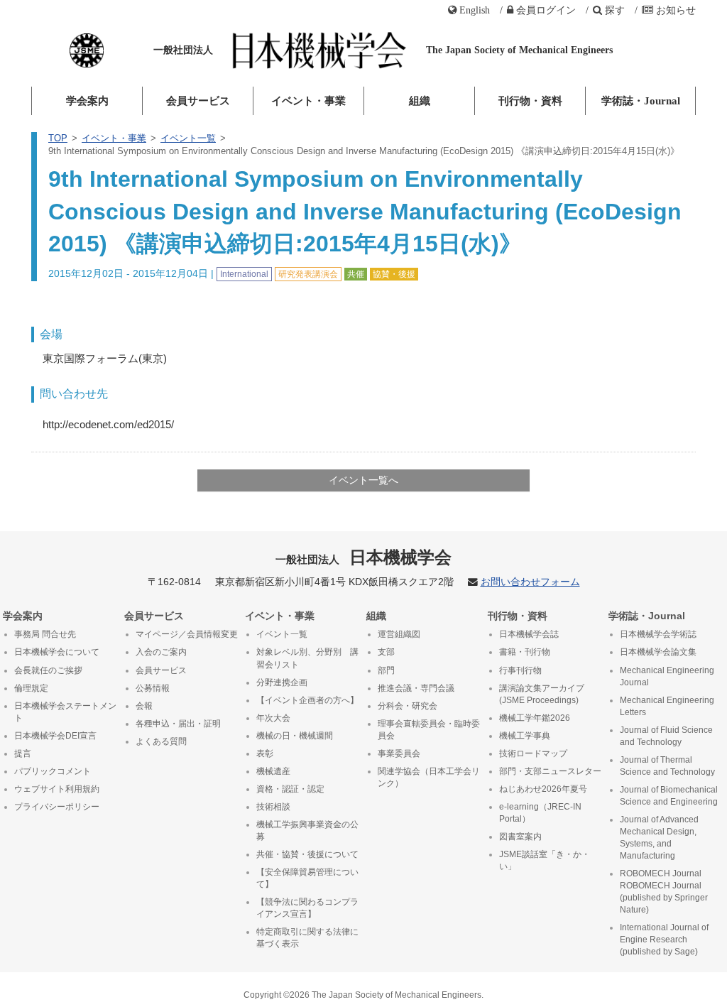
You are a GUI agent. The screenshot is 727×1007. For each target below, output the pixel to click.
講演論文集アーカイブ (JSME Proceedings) (541, 694)
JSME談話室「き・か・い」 (544, 860)
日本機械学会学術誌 (658, 634)
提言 (22, 753)
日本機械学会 (363, 557)
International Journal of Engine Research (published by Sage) (664, 939)
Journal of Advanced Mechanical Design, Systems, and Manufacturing (659, 838)
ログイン (546, 10)
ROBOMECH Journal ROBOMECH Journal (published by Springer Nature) (664, 892)
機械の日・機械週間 (294, 736)
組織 (419, 101)
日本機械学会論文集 (658, 652)
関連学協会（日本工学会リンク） (429, 777)
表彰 (264, 753)
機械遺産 (273, 771)
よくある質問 (161, 741)
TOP (57, 138)
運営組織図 (399, 634)
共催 (355, 274)
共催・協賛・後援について (307, 854)
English (474, 10)
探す (615, 10)
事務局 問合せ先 (45, 634)
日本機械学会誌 (529, 634)
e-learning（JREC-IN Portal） (540, 813)
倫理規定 (31, 688)
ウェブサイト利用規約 (56, 789)
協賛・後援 (394, 274)
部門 (386, 670)
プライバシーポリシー (56, 807)
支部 (386, 652)
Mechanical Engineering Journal (667, 676)
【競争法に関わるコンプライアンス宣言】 (307, 908)
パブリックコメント (52, 771)
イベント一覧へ (363, 480)
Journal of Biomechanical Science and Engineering (669, 796)
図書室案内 (520, 837)
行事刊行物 (520, 670)
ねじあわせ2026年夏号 (543, 789)
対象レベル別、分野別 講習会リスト (307, 658)
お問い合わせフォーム (530, 582)
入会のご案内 (161, 652)
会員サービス (198, 101)
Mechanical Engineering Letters (667, 706)
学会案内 (87, 101)
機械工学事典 (524, 736)
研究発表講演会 (308, 274)
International (244, 274)
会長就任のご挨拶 (48, 670)
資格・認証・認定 (290, 789)
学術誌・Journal (640, 101)
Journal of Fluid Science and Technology (666, 736)
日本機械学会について (56, 652)
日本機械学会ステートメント (65, 712)
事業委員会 (399, 753)
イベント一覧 (188, 138)
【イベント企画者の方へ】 (307, 700)
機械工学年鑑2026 (534, 718)
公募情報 (153, 688)
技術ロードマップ (533, 753)
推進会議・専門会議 (416, 688)
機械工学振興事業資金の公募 (307, 831)
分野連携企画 (281, 682)
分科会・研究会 (407, 706)
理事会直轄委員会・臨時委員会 (429, 730)
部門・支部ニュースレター (550, 771)
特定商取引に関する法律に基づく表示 (307, 938)
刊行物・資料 (530, 101)
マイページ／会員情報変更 (187, 634)
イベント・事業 (308, 101)
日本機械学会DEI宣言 (55, 736)
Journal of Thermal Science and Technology (667, 766)
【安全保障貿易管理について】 (307, 878)
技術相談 (273, 807)
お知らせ (676, 10)
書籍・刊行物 (524, 652)
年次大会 (273, 718)
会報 (144, 706)
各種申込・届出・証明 (178, 724)
